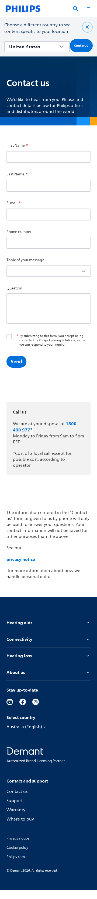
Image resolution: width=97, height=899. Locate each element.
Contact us (16, 791)
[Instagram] (35, 702)
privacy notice (20, 559)
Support (14, 800)
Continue (81, 46)
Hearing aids (19, 622)
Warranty (15, 810)
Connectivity (19, 639)
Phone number (19, 232)
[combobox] (33, 47)
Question (14, 288)
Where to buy (20, 819)
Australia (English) (24, 727)
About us (15, 672)
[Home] (23, 8)
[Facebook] (22, 702)
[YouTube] (9, 702)
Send (16, 361)
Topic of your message (25, 260)
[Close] (87, 27)
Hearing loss (19, 655)
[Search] (75, 8)
